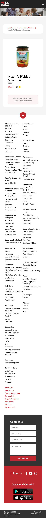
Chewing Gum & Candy (31, 271)
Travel (7, 202)
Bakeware (26, 221)
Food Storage (28, 215)
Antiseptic (27, 166)
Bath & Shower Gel (12, 257)
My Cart (8, 404)
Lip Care (8, 319)
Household (9, 143)
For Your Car (10, 196)
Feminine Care (10, 234)
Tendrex (26, 129)
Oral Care (26, 240)
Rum (24, 311)
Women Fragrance (12, 363)
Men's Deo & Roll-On (13, 275)
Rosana (25, 135)
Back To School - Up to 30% (13, 179)
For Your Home (10, 210)
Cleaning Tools (28, 204)
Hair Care (9, 286)
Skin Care (9, 305)
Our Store (12, 28)
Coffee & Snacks (11, 137)
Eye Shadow (9, 338)
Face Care (9, 322)
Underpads (27, 257)
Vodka (25, 306)
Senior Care (9, 229)
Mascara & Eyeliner (12, 333)
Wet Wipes (27, 234)
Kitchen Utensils (30, 209)
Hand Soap (9, 254)
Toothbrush (9, 264)
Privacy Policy (10, 396)
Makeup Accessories (12, 350)
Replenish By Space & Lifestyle (14, 189)
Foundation (9, 335)
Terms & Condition (12, 393)
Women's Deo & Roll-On (13, 261)
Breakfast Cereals (29, 279)
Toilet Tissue (28, 140)
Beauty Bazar (10, 167)
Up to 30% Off (10, 183)
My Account (10, 407)
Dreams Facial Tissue (13, 243)
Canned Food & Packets (32, 287)
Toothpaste (9, 281)
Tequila (25, 309)
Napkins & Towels (29, 193)
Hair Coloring (10, 289)
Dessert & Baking (29, 265)
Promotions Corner (13, 157)
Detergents (28, 157)
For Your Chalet (11, 199)
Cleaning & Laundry (12, 134)
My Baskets (9, 402)
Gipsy (25, 127)
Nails (7, 341)
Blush (7, 344)
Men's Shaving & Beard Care (13, 271)
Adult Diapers (28, 254)
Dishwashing (27, 171)
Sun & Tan (8, 316)
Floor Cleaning (28, 163)
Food (25, 276)
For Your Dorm (10, 207)
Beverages (27, 295)
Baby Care (9, 131)
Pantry (7, 146)
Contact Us (9, 390)
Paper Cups (27, 196)
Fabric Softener (28, 179)
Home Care (27, 184)
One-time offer (10, 173)
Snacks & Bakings (30, 262)
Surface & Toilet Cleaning (29, 175)
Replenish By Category (10, 217)
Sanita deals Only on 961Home (12, 163)
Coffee (25, 298)
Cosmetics (9, 140)
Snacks (25, 268)
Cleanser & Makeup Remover (12, 309)
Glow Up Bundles (11, 159)
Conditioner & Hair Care (14, 292)
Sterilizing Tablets (29, 243)
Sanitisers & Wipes (30, 251)
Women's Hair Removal (13, 267)
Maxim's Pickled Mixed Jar (19, 30)
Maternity (9, 379)
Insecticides (27, 198)
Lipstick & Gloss (11, 330)
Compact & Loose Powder (11, 353)
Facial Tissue (28, 124)
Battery (26, 201)
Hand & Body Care (12, 313)
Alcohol (8, 129)
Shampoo (8, 294)
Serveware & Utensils (31, 218)
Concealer (9, 347)
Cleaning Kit (9, 223)
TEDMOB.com (36, 514)
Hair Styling (9, 297)
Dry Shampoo (10, 300)
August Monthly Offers (13, 170)
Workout (8, 205)
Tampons (8, 382)
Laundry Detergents (30, 160)
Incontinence (10, 376)
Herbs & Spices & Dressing (29, 283)
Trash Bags (27, 190)
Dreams (26, 132)
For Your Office (10, 193)
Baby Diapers (28, 232)
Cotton (7, 251)
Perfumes (8, 151)
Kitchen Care (27, 187)
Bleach (25, 168)
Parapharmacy (28, 248)
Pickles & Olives (27, 28)
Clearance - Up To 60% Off (12, 125)
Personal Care (10, 148)
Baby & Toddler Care (31, 229)
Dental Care (9, 278)
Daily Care (9, 371)
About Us (9, 388)
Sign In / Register (12, 399)
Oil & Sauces (27, 289)
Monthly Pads (10, 374)
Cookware (27, 223)
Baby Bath (27, 237)
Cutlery (25, 212)
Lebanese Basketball (13, 240)
